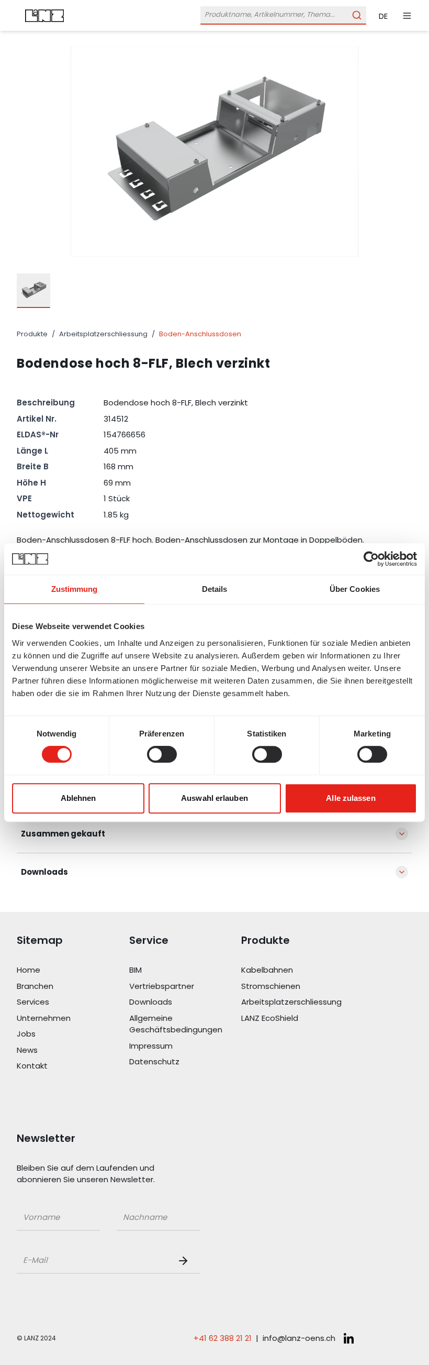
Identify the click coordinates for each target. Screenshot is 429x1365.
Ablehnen (78, 798)
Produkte (32, 334)
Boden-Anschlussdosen (200, 334)
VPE (24, 498)
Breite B (33, 466)
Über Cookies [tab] (355, 589)
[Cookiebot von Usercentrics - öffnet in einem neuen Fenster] (371, 559)
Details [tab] (215, 589)
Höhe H (31, 482)
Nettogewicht (45, 514)
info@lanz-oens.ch (299, 1338)
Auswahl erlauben (214, 798)
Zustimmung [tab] (74, 589)
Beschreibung (46, 402)
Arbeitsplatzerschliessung (103, 334)
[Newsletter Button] (185, 1260)
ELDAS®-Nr (38, 434)
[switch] (162, 754)
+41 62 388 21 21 (223, 1338)
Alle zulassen (350, 798)
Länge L (32, 450)
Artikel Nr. (37, 418)
